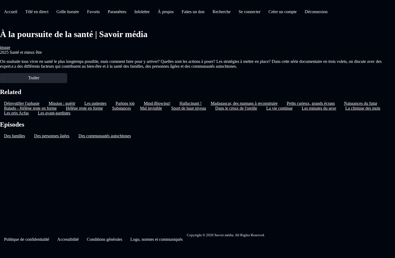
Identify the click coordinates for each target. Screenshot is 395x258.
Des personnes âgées (51, 136)
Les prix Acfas (16, 113)
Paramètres (117, 11)
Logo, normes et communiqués (156, 239)
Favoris (93, 11)
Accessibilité (68, 239)
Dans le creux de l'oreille (236, 108)
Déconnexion (316, 11)
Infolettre (142, 11)
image (5, 47)
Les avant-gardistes (54, 113)
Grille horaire (67, 11)
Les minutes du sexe (319, 108)
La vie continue (279, 108)
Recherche (222, 11)
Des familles (14, 136)
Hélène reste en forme (84, 108)
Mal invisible (151, 108)
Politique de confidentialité (26, 239)
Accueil (10, 11)
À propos (166, 11)
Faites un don (193, 11)
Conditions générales (104, 239)
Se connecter (249, 11)
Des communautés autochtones (104, 136)
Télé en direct (36, 11)
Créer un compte (282, 11)
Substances (121, 108)
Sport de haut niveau (188, 108)
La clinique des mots (362, 108)
